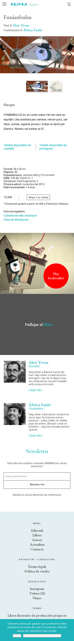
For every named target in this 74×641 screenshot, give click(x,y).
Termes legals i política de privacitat (42, 635)
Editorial (37, 530)
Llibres (37, 535)
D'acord (17, 635)
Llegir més (35, 390)
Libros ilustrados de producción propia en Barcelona (37, 617)
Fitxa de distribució (16, 219)
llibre (48, 324)
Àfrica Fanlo (32, 30)
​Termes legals (37, 566)
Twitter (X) (37, 593)
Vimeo (37, 598)
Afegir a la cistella (38, 197)
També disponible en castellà (17, 146)
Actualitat (37, 544)
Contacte (37, 549)
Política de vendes (37, 571)
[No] (69, 630)
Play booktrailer (56, 276)
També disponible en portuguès (53, 146)
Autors (37, 539)
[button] (69, 55)
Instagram (37, 588)
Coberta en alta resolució (20, 215)
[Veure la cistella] (69, 4)
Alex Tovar (21, 25)
